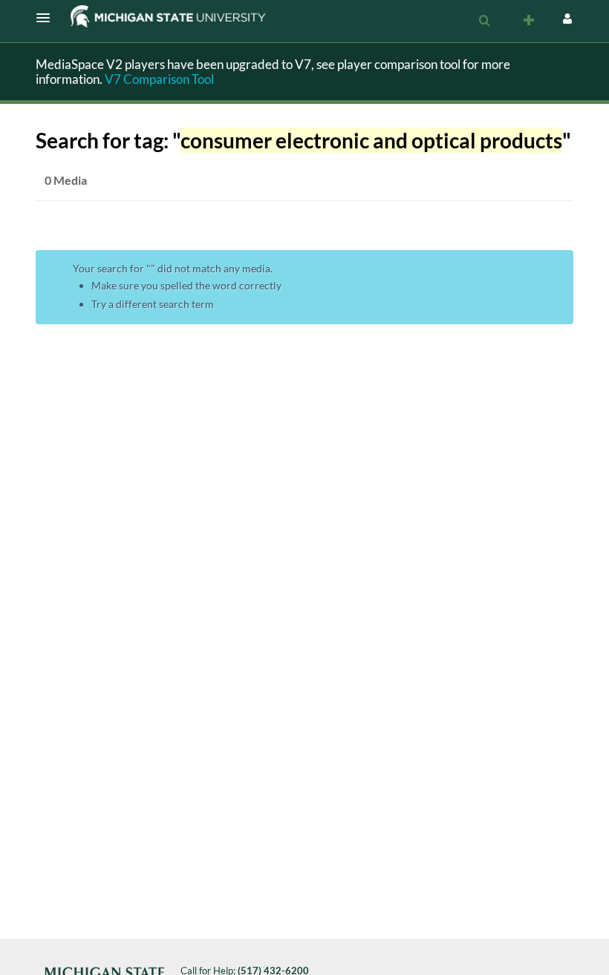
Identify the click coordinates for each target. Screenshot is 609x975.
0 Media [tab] (66, 180)
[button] (47, 17)
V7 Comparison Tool (159, 79)
